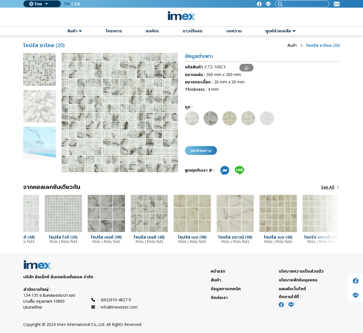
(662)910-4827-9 (114, 299)
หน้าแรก (218, 271)
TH (66, 4)
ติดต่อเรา (219, 297)
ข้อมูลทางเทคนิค (226, 288)
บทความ (234, 30)
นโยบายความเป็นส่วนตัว (301, 271)
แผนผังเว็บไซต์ (292, 288)
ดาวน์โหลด (192, 30)
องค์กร (152, 30)
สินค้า (292, 45)
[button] (34, 214)
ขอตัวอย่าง (201, 150)
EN (77, 4)
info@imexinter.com (118, 307)
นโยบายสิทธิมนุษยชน (298, 280)
